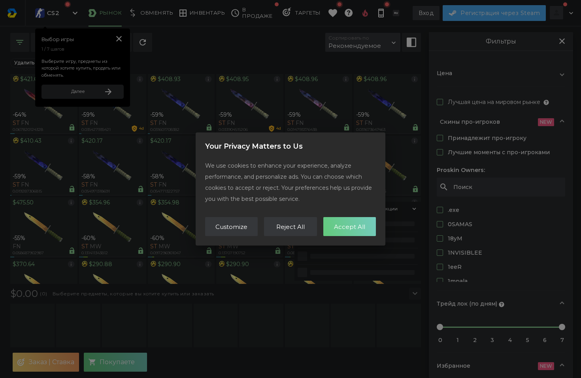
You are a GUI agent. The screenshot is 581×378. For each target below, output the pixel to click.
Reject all (290, 227)
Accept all (349, 227)
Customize (231, 227)
